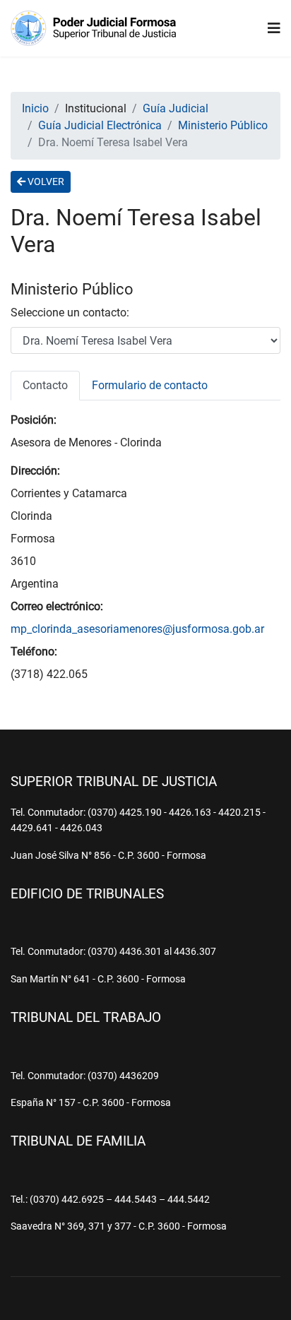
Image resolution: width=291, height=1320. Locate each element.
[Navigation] (274, 28)
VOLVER (44, 181)
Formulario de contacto (150, 385)
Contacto (45, 385)
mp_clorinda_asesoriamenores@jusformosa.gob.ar (137, 629)
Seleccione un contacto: (70, 312)
